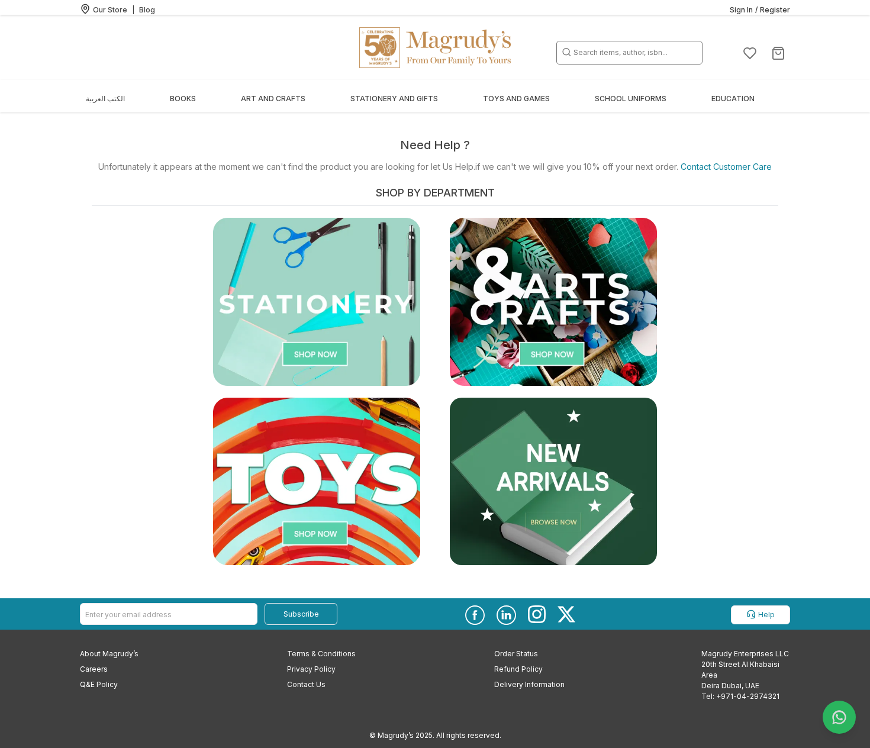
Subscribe (301, 614)
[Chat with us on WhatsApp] (839, 717)
